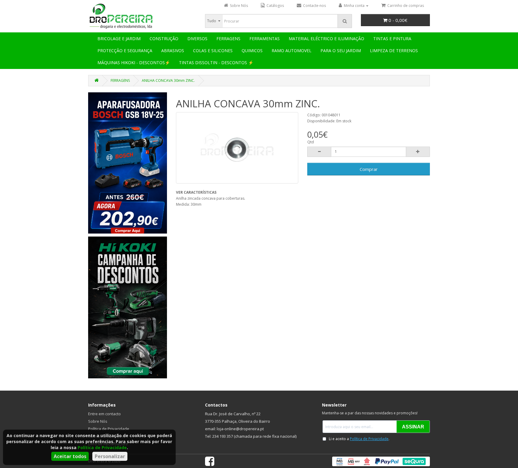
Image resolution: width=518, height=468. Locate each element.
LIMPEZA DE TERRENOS (394, 50)
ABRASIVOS (172, 50)
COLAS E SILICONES (213, 50)
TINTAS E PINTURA (392, 38)
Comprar (369, 169)
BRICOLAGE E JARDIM (119, 38)
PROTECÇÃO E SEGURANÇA (124, 50)
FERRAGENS (228, 38)
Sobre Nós (97, 421)
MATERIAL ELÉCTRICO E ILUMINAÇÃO (326, 38)
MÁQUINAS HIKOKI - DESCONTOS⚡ (133, 62)
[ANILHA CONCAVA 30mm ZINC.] (237, 147)
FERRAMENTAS (264, 38)
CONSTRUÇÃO (164, 38)
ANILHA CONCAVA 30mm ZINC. (168, 80)
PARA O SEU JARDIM (340, 50)
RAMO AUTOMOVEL (291, 50)
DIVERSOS (197, 38)
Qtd (310, 142)
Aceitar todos (70, 456)
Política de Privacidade (102, 447)
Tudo (211, 20)
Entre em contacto (104, 413)
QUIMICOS (252, 50)
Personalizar (110, 456)
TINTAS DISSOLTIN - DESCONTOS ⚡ (216, 62)
